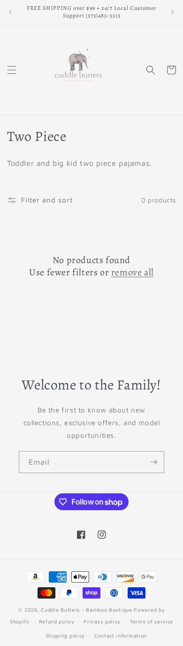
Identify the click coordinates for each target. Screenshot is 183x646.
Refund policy (57, 621)
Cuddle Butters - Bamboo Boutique (86, 610)
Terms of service (151, 621)
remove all (132, 272)
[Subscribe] (153, 462)
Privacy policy (102, 621)
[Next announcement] (172, 12)
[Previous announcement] (10, 12)
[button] (11, 70)
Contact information (120, 635)
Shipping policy (65, 635)
